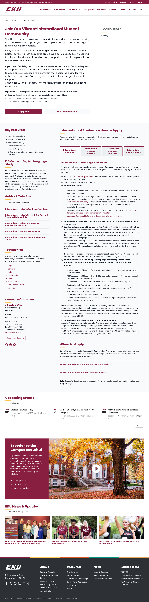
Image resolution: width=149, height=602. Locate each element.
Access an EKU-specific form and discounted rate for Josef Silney (95, 216)
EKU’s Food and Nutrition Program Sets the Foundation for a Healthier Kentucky (25, 542)
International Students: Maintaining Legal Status (25, 238)
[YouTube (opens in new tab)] (24, 583)
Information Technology (77, 578)
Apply (107, 2)
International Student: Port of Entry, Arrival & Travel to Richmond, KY (26, 216)
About (122, 10)
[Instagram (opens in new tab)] (15, 583)
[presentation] (27, 527)
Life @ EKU (89, 10)
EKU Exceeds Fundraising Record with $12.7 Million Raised (119, 542)
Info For (132, 10)
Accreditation (46, 591)
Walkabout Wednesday (22, 410)
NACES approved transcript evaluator (93, 213)
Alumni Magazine (101, 575)
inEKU (140, 2)
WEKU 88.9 (125, 572)
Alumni (112, 10)
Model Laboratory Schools (132, 578)
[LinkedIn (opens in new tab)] (19, 583)
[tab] (70, 151)
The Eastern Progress (103, 578)
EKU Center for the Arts (131, 575)
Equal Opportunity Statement (53, 598)
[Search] (141, 9)
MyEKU (131, 2)
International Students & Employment (23, 231)
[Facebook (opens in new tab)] (6, 583)
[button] (96, 469)
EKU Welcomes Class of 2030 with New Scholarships (69, 542)
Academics (45, 10)
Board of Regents (47, 572)
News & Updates (101, 572)
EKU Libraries (72, 572)
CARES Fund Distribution (77, 582)
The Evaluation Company (77, 202)
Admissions (59, 10)
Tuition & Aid (74, 10)
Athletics (101, 10)
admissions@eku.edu (46, 2)
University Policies (47, 581)
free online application (83, 176)
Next (138, 425)
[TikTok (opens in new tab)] (28, 583)
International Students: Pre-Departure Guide (26, 209)
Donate (123, 2)
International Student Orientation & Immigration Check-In (22, 224)
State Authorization (48, 588)
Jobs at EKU (72, 585)
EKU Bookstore (73, 575)
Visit (115, 2)
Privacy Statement (71, 598)
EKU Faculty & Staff (48, 584)
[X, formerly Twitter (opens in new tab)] (11, 583)
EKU (6, 20)
